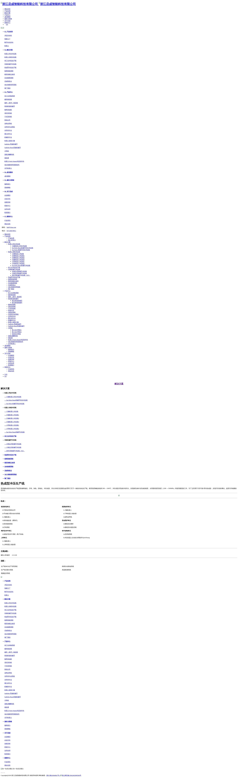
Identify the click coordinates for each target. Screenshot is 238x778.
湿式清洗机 (8, 113)
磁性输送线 (8, 99)
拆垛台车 (7, 120)
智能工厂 (7, 39)
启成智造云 (8, 81)
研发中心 (7, 205)
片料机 (6, 151)
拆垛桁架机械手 (9, 106)
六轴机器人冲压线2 (18, 257)
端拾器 (6, 158)
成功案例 (7, 17)
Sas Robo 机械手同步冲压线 (21, 250)
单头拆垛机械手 (17, 300)
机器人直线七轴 (9, 141)
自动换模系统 (8, 78)
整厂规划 (7, 88)
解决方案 (7, 13)
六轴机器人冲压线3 (18, 259)
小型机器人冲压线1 (18, 261)
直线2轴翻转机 (9, 154)
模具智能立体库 (9, 74)
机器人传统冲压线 (10, 57)
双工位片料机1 (17, 330)
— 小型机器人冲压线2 (11, 428)
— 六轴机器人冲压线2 (11, 418)
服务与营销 (8, 19)
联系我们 (7, 212)
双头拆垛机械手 (17, 302)
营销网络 (7, 187)
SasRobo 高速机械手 (11, 144)
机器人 (6, 46)
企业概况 (7, 195)
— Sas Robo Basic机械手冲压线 (14, 432)
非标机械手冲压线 (10, 64)
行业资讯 (7, 220)
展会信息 (7, 224)
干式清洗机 (8, 116)
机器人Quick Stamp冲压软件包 (14, 161)
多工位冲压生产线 (10, 60)
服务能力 (7, 184)
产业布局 (7, 11)
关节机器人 (8, 168)
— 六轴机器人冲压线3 (11, 422)
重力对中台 (8, 134)
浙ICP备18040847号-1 (53, 775)
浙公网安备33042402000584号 (71, 775)
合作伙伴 (7, 209)
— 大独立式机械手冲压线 (12, 444)
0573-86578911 (11, 231)
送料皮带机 (8, 123)
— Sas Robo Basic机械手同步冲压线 (16, 400)
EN (7, 24)
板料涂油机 (8, 110)
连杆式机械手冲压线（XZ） (21, 275)
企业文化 (7, 199)
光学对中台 (8, 130)
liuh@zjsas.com (11, 227)
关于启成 (7, 20)
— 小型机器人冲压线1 (11, 425)
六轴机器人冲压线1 (18, 256)
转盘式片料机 (16, 334)
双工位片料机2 (17, 332)
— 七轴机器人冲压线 (11, 411)
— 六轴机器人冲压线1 (11, 415)
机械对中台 (8, 137)
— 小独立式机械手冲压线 (12, 447)
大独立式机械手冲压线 (19, 271)
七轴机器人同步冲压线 (19, 246)
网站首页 (7, 9)
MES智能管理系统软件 (11, 165)
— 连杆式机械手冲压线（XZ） (14, 451)
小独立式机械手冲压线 (19, 273)
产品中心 (7, 15)
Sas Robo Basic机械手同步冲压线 (22, 248)
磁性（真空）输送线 (11, 103)
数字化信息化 (8, 42)
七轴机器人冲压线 (18, 254)
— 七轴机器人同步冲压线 (12, 397)
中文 (5, 374)
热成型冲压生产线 (10, 67)
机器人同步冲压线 (10, 54)
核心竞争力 (12, 240)
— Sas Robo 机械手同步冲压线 (14, 403)
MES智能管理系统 (10, 85)
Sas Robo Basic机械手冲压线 (21, 265)
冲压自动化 (8, 35)
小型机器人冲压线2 (18, 263)
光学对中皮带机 (9, 127)
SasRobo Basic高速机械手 (12, 147)
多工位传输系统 (9, 96)
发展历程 (7, 202)
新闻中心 (7, 22)
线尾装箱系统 (8, 71)
